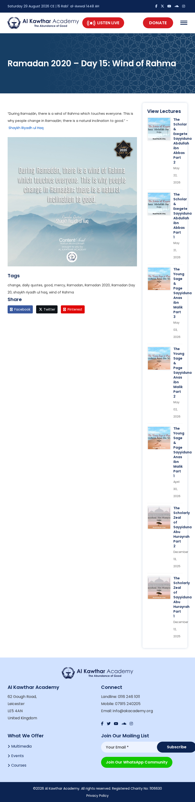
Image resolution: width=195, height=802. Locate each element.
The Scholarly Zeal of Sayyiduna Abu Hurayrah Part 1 (182, 597)
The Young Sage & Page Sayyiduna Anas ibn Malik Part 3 (182, 293)
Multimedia (21, 746)
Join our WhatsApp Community (137, 762)
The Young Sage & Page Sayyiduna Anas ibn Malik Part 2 (182, 372)
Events (17, 756)
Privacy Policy (97, 795)
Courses (18, 765)
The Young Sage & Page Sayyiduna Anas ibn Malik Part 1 (182, 452)
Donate (158, 23)
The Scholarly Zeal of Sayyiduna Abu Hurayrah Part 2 (182, 527)
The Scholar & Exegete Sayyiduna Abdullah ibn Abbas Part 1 (182, 216)
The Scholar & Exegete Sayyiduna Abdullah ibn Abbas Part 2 (182, 141)
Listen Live (108, 23)
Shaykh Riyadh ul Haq (26, 127)
